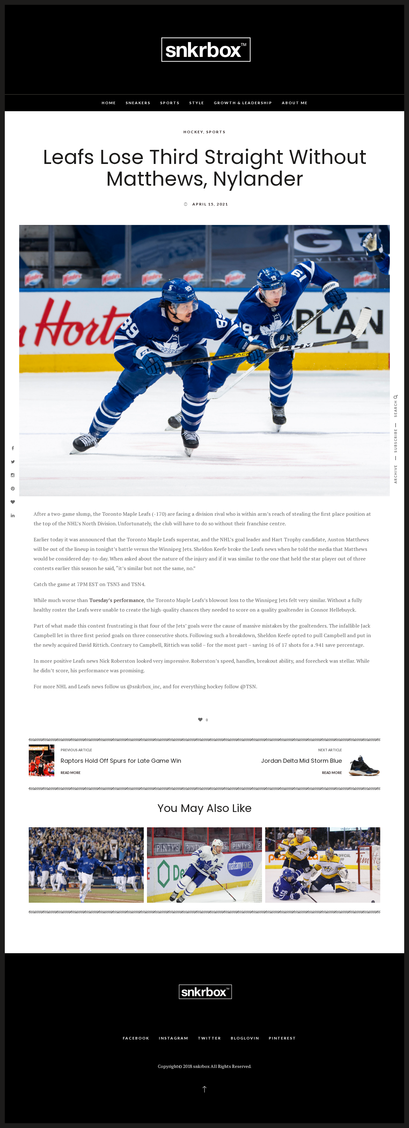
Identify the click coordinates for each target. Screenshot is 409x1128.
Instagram (173, 1038)
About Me (295, 102)
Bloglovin (245, 1038)
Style (196, 102)
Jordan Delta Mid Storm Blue (301, 761)
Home (109, 102)
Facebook (136, 1038)
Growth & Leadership (243, 102)
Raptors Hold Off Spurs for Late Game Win (121, 761)
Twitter (209, 1038)
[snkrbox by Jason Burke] (204, 48)
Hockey (193, 131)
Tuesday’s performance (116, 600)
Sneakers (138, 102)
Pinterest (282, 1038)
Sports (170, 102)
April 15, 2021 (210, 204)
